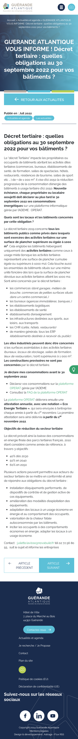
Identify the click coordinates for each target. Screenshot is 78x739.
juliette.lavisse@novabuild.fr (35, 543)
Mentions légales (39, 730)
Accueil (11, 20)
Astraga (48, 734)
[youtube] (52, 715)
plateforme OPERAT (21, 399)
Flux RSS (59, 734)
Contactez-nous (36, 629)
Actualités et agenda (29, 20)
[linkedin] (39, 715)
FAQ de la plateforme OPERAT (47, 392)
